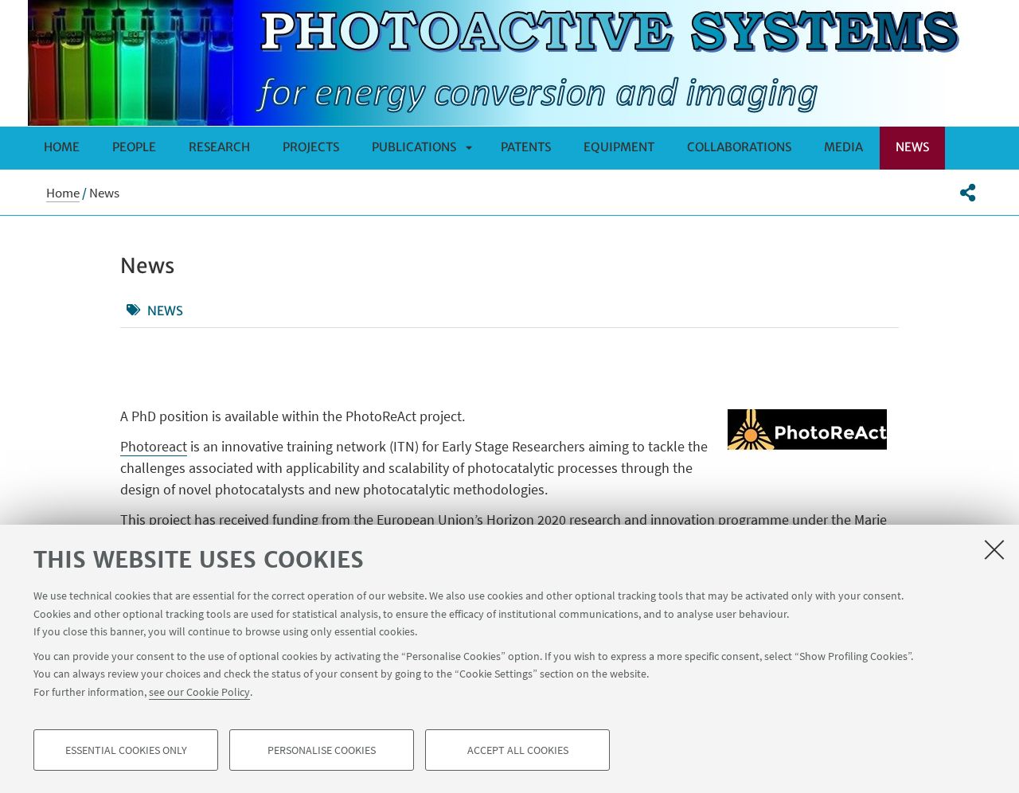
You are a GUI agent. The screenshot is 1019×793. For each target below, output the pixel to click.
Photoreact (153, 446)
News (912, 146)
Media (843, 146)
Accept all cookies (517, 750)
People (134, 146)
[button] (967, 192)
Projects (311, 146)
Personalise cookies (321, 750)
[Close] (994, 549)
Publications (414, 146)
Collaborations (739, 146)
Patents (526, 146)
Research (219, 146)
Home (62, 146)
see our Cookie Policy (199, 691)
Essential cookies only (126, 750)
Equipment (619, 146)
